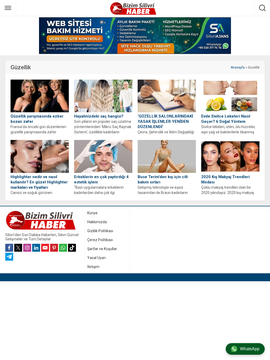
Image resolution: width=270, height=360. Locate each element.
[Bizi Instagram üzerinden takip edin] (27, 248)
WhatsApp (249, 349)
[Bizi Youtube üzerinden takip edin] (45, 248)
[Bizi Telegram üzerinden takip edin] (9, 257)
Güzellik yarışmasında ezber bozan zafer (37, 119)
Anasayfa (238, 67)
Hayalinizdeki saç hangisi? (98, 116)
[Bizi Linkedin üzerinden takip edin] (36, 248)
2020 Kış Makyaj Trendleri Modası (225, 179)
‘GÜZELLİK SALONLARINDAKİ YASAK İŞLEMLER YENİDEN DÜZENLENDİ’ (165, 121)
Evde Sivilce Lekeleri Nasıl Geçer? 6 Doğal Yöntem (225, 119)
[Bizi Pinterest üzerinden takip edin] (54, 248)
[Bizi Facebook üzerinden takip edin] (9, 248)
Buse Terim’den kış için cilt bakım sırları (163, 179)
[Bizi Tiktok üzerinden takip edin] (72, 248)
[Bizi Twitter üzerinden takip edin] (18, 248)
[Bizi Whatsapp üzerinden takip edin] (63, 248)
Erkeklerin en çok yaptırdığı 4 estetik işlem (101, 179)
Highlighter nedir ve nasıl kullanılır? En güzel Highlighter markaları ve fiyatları (39, 182)
